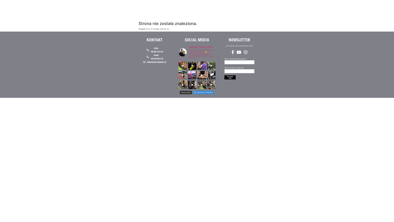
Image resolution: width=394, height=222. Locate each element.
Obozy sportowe (335, 10)
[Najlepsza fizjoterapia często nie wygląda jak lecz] (182, 84)
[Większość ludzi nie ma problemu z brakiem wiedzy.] (202, 75)
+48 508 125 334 (156, 51)
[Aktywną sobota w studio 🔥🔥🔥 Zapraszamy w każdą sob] (211, 75)
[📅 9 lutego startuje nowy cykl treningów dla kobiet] (211, 84)
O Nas (348, 10)
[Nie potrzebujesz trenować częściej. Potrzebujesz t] (192, 84)
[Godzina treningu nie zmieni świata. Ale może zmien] (202, 65)
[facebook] (232, 52)
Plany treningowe (317, 10)
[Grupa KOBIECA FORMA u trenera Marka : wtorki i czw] (202, 84)
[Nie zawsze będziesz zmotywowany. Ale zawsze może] (192, 65)
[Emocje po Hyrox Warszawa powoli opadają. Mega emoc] (192, 75)
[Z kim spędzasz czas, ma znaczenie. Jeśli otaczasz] (182, 65)
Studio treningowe (296, 10)
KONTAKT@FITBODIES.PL (156, 62)
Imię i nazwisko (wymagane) (235, 59)
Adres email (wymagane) (234, 68)
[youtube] (239, 52)
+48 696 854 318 (156, 58)
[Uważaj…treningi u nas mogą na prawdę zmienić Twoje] (211, 65)
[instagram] (245, 52)
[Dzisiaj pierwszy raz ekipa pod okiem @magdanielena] (182, 75)
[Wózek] (383, 10)
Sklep (357, 10)
